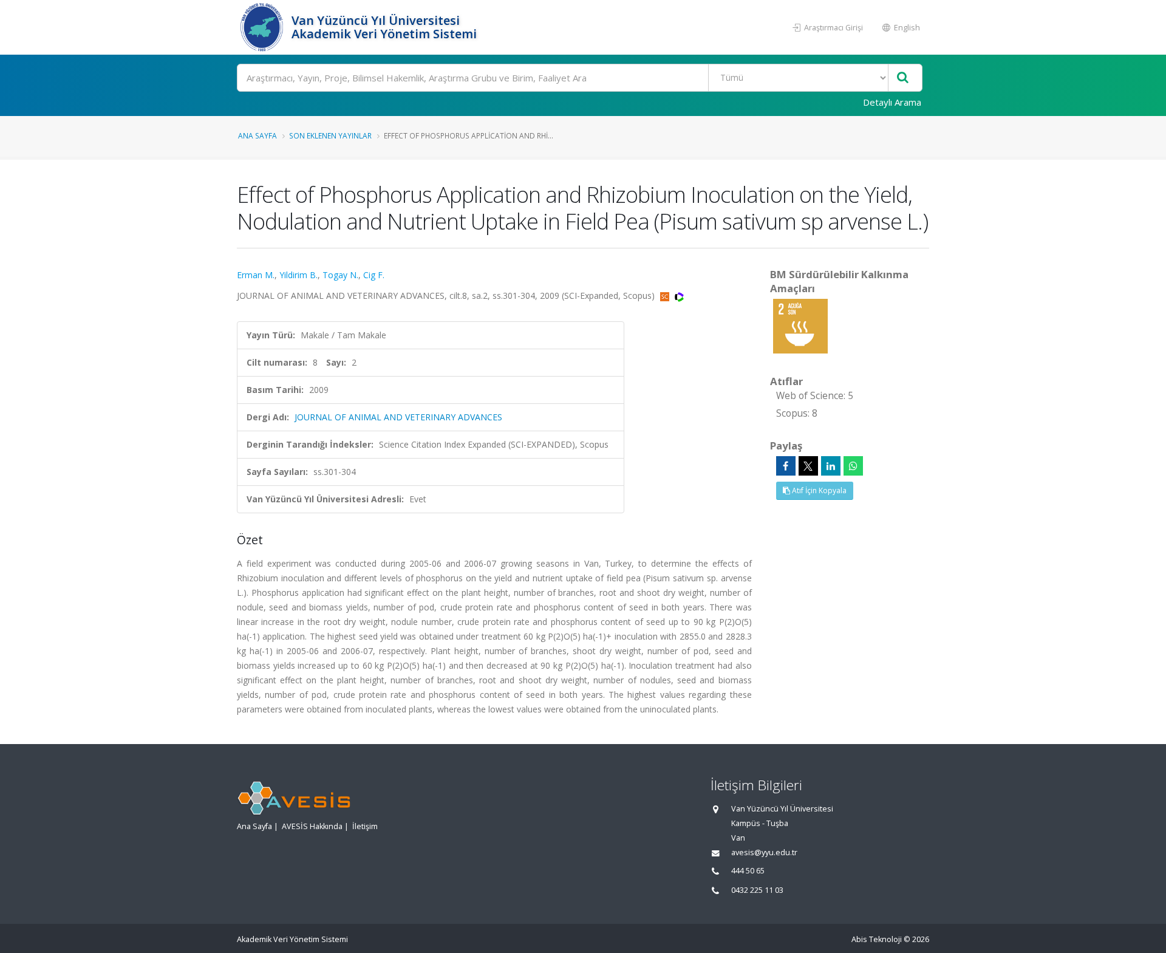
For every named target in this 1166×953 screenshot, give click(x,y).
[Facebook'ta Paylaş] (786, 466)
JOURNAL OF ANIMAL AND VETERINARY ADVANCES (398, 417)
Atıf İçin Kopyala (818, 490)
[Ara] (902, 78)
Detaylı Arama (892, 102)
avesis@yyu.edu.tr (764, 852)
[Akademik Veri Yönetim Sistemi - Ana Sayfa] (262, 27)
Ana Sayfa (257, 135)
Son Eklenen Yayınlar (330, 135)
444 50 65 (748, 871)
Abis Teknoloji (876, 939)
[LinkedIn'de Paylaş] (830, 466)
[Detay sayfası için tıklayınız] (800, 325)
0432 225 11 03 (757, 890)
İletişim (365, 826)
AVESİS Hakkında (312, 826)
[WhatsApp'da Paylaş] (853, 466)
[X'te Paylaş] (808, 466)
